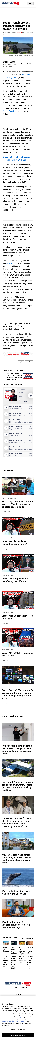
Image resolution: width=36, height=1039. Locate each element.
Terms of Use (10, 1018)
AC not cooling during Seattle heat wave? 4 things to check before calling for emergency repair (17, 749)
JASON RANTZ (7, 19)
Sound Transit (8, 111)
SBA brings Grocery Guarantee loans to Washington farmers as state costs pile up (17, 504)
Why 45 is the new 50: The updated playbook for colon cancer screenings (16, 925)
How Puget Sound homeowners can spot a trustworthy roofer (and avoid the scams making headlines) (18, 786)
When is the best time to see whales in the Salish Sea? (16, 892)
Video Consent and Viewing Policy (13, 1021)
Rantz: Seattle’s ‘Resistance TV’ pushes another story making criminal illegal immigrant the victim (18, 694)
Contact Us (18, 994)
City (31, 260)
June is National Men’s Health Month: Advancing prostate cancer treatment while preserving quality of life (17, 822)
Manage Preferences (18, 1029)
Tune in (9, 374)
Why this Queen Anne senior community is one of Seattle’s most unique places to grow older (17, 858)
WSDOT (9, 263)
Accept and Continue (18, 1035)
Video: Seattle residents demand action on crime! (14, 542)
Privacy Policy (19, 1018)
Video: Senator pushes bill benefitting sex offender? (15, 580)
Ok (33, 998)
